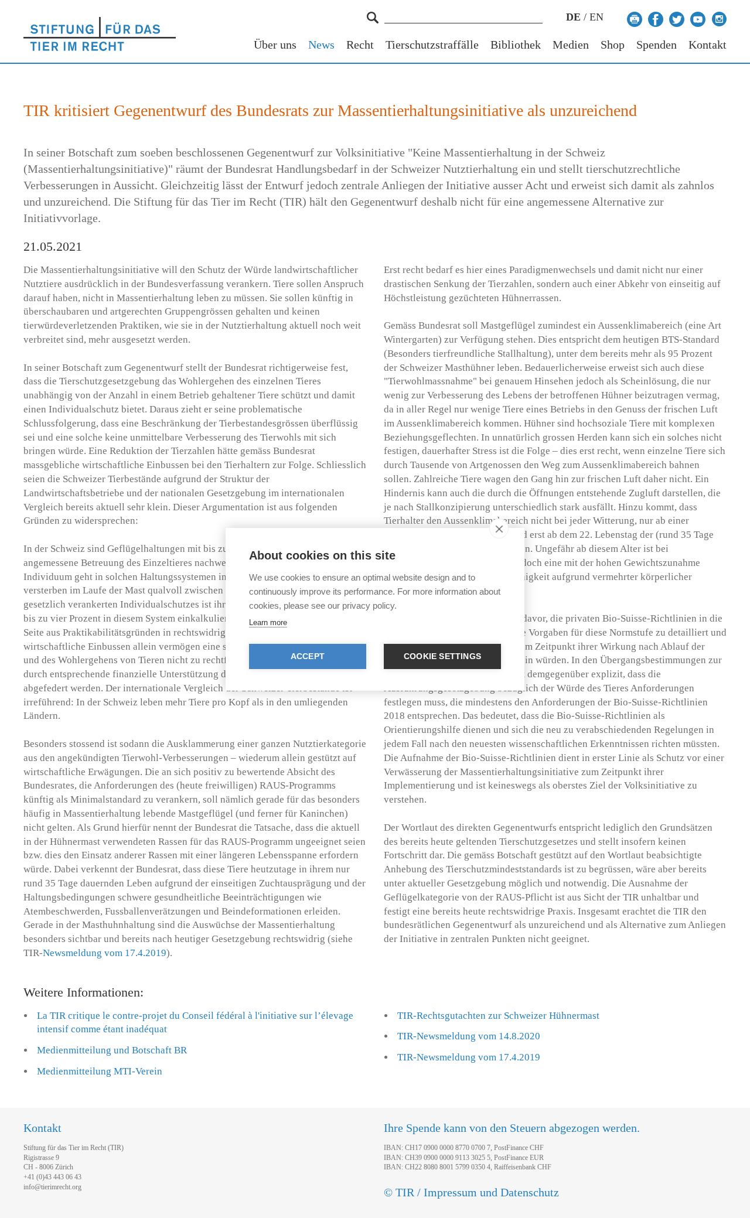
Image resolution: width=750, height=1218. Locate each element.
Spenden (656, 45)
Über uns (275, 45)
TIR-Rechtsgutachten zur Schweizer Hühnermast (498, 1015)
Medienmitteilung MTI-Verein (99, 1071)
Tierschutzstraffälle (432, 45)
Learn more (268, 622)
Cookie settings (442, 656)
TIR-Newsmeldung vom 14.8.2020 (468, 1036)
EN (596, 17)
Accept (308, 656)
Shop (613, 45)
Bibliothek (515, 45)
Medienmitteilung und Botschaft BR (112, 1050)
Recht (360, 45)
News (321, 45)
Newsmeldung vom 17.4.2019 (104, 952)
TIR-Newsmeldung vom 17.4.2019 (468, 1057)
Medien (571, 45)
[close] (499, 528)
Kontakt (707, 45)
